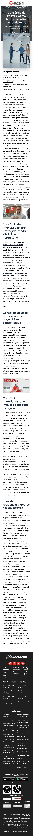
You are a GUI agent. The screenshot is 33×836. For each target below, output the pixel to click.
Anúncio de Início (22, 748)
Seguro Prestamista (24, 702)
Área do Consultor (8, 720)
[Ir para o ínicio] (16, 3)
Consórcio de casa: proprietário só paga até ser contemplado (16, 81)
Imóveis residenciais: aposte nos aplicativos (16, 89)
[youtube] (18, 663)
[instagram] (10, 663)
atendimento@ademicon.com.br (26, 674)
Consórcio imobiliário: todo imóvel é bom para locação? (15, 86)
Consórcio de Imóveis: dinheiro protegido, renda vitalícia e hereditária (15, 76)
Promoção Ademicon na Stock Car (8, 704)
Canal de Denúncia (23, 755)
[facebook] (14, 663)
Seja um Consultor (22, 752)
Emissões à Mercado (23, 740)
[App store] (9, 779)
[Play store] (22, 779)
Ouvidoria (20, 758)
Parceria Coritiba (22, 767)
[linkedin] (23, 663)
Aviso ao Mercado (22, 736)
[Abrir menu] (3, 3)
